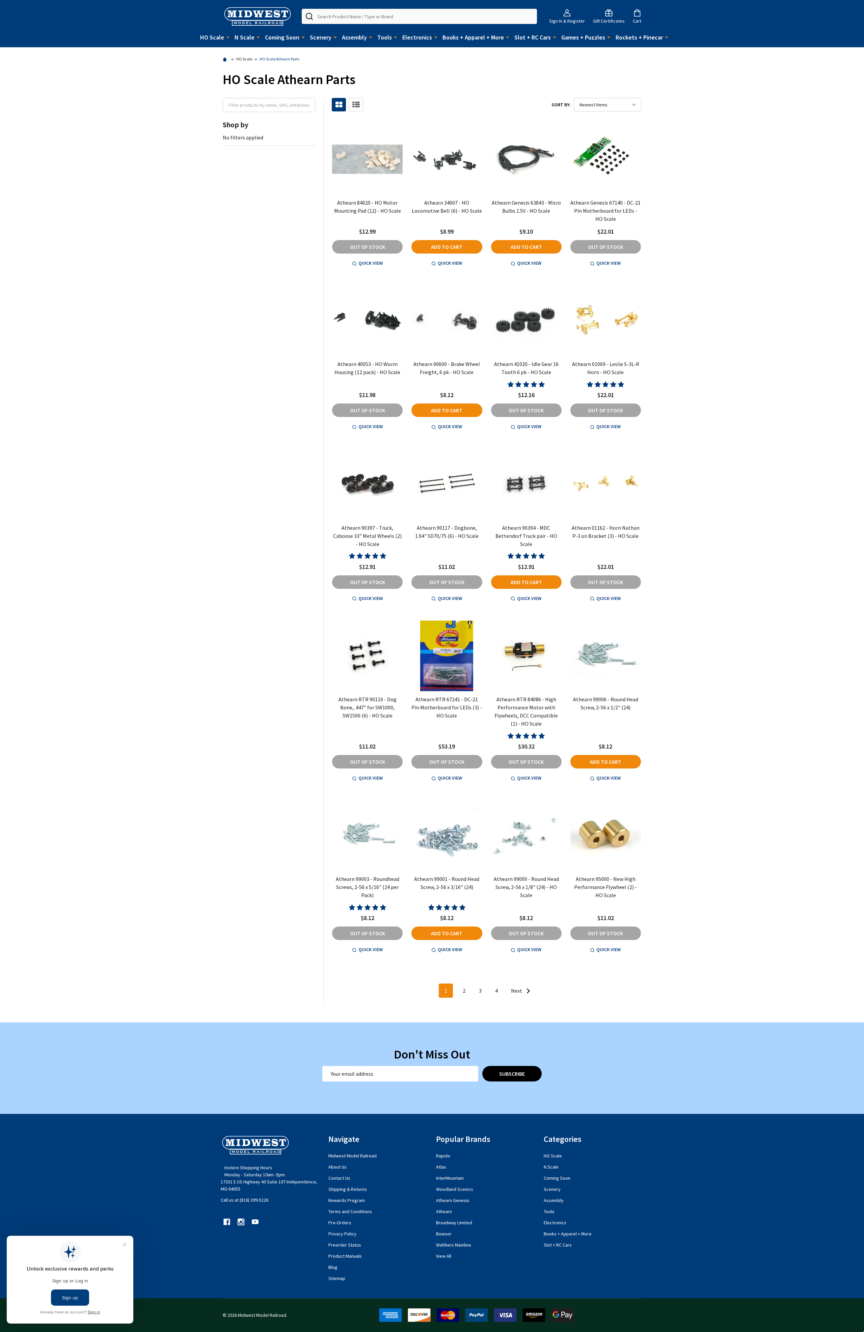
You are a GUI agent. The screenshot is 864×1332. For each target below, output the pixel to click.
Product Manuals (345, 1256)
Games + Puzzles (583, 37)
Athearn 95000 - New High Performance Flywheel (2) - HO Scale (605, 887)
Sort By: (561, 105)
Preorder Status (344, 1245)
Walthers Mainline (453, 1245)
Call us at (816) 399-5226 (244, 1200)
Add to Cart (446, 246)
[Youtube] (255, 1222)
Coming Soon (282, 37)
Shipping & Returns (347, 1189)
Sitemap (336, 1278)
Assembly (354, 37)
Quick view (370, 263)
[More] (228, 36)
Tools (384, 37)
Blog (333, 1267)
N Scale (244, 37)
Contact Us (339, 1178)
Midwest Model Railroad (352, 1156)
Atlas (441, 1167)
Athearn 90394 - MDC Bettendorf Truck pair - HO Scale (526, 535)
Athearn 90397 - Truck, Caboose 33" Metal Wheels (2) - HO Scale (367, 535)
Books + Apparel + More (473, 37)
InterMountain (450, 1178)
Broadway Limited (454, 1223)
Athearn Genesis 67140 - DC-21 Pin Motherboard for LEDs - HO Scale (605, 210)
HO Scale (212, 37)
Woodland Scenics (454, 1189)
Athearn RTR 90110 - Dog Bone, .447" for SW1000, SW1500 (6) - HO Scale (368, 707)
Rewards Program (346, 1200)
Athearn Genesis (452, 1200)
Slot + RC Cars (532, 37)
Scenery (320, 37)
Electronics (417, 37)
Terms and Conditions (350, 1211)
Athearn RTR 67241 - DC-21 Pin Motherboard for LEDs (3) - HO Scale (446, 707)
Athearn (444, 1211)
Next (517, 990)
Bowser (444, 1234)
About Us (337, 1167)
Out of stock (367, 246)
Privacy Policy (342, 1234)
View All (443, 1256)
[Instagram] (241, 1222)
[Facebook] (227, 1222)
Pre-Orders (339, 1223)
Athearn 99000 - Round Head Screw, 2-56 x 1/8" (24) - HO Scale (526, 887)
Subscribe (512, 1073)
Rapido (443, 1156)
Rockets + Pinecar (639, 37)
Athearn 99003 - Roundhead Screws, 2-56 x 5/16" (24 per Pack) (367, 887)
